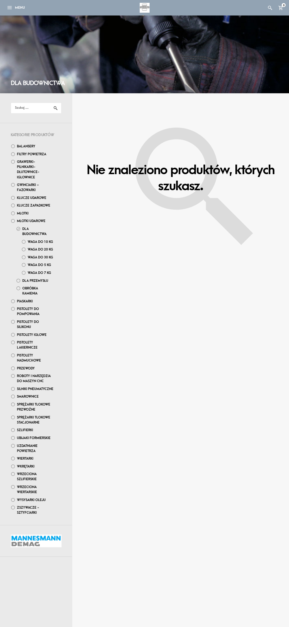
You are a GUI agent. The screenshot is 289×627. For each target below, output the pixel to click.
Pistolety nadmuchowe (29, 358)
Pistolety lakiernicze (27, 345)
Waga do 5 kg (39, 265)
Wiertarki (25, 458)
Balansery (26, 146)
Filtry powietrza (31, 154)
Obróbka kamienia (30, 291)
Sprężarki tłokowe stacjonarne (33, 420)
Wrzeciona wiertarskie (27, 489)
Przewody (26, 368)
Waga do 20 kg (40, 249)
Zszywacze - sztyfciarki (28, 510)
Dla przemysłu (35, 281)
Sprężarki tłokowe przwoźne (33, 407)
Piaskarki (25, 301)
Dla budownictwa (34, 231)
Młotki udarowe (31, 221)
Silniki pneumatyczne (35, 389)
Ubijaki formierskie (34, 438)
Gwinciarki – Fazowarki (28, 187)
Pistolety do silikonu (28, 324)
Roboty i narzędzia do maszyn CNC (34, 378)
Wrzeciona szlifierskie (27, 476)
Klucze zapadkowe (33, 205)
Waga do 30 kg (40, 257)
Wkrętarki (25, 466)
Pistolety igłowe (32, 335)
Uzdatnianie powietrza (27, 448)
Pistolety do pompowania (28, 311)
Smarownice (28, 396)
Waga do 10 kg (40, 242)
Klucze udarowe (31, 198)
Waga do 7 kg (39, 273)
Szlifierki (25, 430)
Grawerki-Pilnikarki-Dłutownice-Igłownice (28, 169)
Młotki (23, 213)
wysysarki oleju (31, 500)
